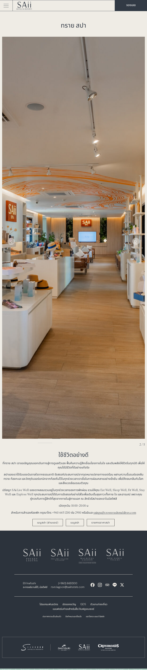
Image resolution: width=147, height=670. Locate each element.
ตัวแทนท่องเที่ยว (98, 604)
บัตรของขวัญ (69, 604)
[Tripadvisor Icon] (107, 585)
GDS (83, 604)
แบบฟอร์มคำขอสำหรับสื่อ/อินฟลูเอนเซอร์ (73, 609)
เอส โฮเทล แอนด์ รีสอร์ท (95, 617)
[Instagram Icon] (100, 585)
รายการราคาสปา (100, 522)
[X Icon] (122, 585)
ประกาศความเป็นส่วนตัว (51, 617)
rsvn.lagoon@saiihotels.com (67, 587)
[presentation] (11, 241)
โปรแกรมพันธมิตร (49, 604)
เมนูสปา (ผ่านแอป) (47, 522)
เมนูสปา (74, 522)
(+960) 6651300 (67, 583)
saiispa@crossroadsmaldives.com (114, 512)
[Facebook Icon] (93, 585)
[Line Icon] (115, 585)
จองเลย (131, 5)
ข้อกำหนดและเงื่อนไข (73, 617)
